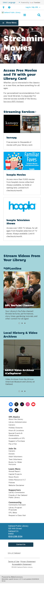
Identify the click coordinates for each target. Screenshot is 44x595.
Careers (12, 425)
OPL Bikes (13, 513)
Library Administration (18, 422)
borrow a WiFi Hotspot (14, 101)
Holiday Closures (16, 428)
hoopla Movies (16, 174)
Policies (12, 483)
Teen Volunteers (15, 459)
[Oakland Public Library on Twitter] (16, 404)
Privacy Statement (28, 562)
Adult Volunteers (15, 457)
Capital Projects (15, 474)
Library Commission (17, 492)
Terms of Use (13, 562)
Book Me (28, 96)
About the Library (16, 419)
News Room (14, 477)
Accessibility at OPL (17, 438)
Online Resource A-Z (17, 480)
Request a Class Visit (17, 515)
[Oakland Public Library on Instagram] (28, 404)
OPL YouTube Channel (19, 305)
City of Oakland (14, 553)
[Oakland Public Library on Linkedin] (11, 410)
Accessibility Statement (21, 564)
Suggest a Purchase (17, 441)
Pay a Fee (13, 444)
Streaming (19, 111)
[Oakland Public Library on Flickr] (22, 404)
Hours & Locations (16, 430)
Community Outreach (17, 505)
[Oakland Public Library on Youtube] (33, 404)
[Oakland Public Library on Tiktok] (16, 410)
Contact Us (20, 544)
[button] (3, 7)
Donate (12, 454)
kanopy (11, 137)
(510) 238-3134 (15, 536)
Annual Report (14, 471)
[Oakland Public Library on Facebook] (11, 404)
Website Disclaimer (16, 485)
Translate (37, 2)
